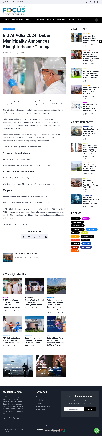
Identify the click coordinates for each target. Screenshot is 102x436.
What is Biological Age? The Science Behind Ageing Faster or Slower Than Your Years (90, 150)
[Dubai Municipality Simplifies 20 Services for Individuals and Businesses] (34, 324)
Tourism (50, 20)
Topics (38, 397)
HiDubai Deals (41, 403)
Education (29, 297)
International (87, 236)
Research (75, 243)
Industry (30, 20)
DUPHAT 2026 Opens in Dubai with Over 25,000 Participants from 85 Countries (91, 74)
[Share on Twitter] (29, 236)
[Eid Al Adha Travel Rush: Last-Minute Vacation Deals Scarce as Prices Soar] (18, 366)
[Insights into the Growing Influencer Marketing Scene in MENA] (51, 366)
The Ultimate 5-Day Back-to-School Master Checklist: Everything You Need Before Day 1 (91, 57)
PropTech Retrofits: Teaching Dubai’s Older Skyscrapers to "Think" (90, 132)
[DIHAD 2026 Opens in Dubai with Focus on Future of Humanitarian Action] (12, 286)
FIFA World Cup (77, 229)
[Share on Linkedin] (45, 236)
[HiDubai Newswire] (8, 262)
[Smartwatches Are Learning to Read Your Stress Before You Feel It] (77, 185)
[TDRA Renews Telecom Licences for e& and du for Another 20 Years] (77, 168)
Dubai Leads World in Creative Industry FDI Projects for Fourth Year (91, 91)
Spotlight (61, 20)
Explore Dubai (77, 222)
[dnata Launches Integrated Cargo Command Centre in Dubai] (77, 40)
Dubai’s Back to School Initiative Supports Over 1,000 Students (34, 302)
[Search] (96, 20)
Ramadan (85, 240)
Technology (51, 335)
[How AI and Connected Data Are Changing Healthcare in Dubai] (77, 201)
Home (7, 20)
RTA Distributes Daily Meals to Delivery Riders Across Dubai (11, 340)
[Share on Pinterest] (40, 236)
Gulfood (75, 233)
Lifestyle (86, 50)
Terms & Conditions (43, 406)
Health (71, 20)
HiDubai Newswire (10, 53)
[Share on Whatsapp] (34, 236)
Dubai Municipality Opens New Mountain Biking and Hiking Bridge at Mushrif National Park (55, 304)
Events (81, 20)
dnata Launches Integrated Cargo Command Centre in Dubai (90, 39)
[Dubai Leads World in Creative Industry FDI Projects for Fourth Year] (77, 92)
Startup (40, 20)
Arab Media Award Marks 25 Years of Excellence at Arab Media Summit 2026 (90, 107)
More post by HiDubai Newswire (26, 257)
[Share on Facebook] (23, 236)
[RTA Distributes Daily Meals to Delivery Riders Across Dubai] (12, 324)
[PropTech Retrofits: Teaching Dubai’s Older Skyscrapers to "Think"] (77, 133)
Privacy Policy (41, 409)
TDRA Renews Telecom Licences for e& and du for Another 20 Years (90, 167)
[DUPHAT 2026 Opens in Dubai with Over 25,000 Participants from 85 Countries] (77, 75)
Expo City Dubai (77, 225)
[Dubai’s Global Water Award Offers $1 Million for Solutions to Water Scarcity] (56, 324)
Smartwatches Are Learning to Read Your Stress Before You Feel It (90, 184)
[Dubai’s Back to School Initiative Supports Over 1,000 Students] (34, 286)
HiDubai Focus (13, 429)
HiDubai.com (40, 400)
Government (17, 20)
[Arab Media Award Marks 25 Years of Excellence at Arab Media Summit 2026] (77, 108)
